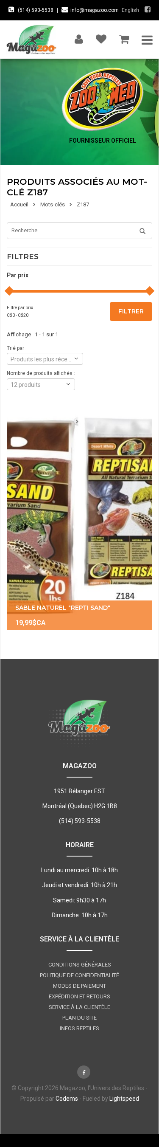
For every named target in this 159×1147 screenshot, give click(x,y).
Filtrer (131, 311)
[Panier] (124, 37)
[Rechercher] (139, 231)
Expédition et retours (79, 996)
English (130, 10)
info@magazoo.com (94, 10)
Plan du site (79, 1018)
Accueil (19, 204)
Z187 (83, 204)
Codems (67, 1098)
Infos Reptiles (79, 1028)
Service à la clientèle (79, 1007)
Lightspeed (124, 1098)
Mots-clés (52, 204)
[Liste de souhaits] (101, 37)
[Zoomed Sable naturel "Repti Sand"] (79, 520)
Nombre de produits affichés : (41, 373)
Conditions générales (79, 964)
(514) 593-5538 (35, 10)
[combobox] (45, 359)
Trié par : (17, 348)
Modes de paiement (79, 986)
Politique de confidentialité (79, 975)
